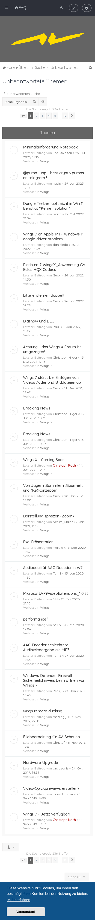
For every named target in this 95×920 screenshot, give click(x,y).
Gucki (57, 275)
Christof (59, 742)
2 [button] (36, 115)
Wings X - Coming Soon (44, 459)
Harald (58, 548)
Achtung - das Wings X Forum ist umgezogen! (52, 349)
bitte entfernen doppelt (44, 295)
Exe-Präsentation (38, 541)
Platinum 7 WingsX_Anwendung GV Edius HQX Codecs (54, 267)
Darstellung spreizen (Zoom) (48, 516)
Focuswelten (62, 153)
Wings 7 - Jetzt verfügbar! (46, 814)
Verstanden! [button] (25, 912)
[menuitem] (20, 7)
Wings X (46, 366)
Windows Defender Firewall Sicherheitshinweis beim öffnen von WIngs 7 (54, 680)
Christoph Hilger (65, 357)
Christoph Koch (64, 465)
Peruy (57, 691)
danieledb (60, 245)
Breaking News (36, 408)
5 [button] (55, 115)
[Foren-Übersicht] (47, 38)
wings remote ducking (42, 710)
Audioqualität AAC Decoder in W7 (53, 567)
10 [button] (65, 115)
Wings (45, 161)
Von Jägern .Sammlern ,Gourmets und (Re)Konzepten (53, 488)
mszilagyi (60, 717)
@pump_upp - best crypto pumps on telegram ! (53, 175)
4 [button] (49, 115)
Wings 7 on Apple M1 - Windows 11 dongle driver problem (53, 236)
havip (57, 183)
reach (57, 214)
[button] (24, 116)
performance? (35, 619)
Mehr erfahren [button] (18, 900)
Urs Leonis (60, 768)
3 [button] (43, 115)
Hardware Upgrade (40, 762)
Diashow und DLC (38, 321)
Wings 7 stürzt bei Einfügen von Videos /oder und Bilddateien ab (52, 380)
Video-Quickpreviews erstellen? (51, 788)
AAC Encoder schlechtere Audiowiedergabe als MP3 (46, 647)
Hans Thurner (63, 794)
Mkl (55, 599)
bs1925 (58, 625)
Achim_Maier (63, 522)
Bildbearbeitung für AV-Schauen (51, 736)
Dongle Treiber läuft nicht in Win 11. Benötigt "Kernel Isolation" (53, 206)
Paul (56, 327)
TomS (57, 573)
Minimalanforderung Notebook (50, 147)
